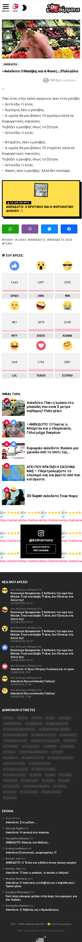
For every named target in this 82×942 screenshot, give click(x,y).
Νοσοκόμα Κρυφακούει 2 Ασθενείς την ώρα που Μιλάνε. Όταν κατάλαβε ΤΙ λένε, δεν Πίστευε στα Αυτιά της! (41, 596)
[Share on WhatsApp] (10, 229)
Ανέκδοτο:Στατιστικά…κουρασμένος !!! (31, 852)
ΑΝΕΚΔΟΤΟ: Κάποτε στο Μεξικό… (28, 842)
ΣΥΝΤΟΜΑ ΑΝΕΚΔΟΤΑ (35, 752)
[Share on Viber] (30, 229)
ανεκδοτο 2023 (60, 240)
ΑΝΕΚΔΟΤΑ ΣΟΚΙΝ (16, 735)
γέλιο (8, 244)
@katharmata (41, 540)
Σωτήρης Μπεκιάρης (18, 892)
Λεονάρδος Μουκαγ (17, 838)
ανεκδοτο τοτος (15, 775)
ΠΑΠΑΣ (10, 752)
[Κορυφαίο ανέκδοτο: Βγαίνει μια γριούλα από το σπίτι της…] (13, 451)
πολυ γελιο (12, 786)
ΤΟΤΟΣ (58, 752)
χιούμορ (11, 797)
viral (51, 718)
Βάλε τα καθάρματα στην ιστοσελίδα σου (41, 930)
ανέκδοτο (12, 758)
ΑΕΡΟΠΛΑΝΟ (13, 723)
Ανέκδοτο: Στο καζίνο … (21, 822)
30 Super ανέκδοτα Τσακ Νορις (52, 495)
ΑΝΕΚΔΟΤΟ (37, 240)
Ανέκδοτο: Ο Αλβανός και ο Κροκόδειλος (32, 910)
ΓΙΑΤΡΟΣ (71, 740)
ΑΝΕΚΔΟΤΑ (35, 723)
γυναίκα (66, 775)
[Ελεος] (13, 490)
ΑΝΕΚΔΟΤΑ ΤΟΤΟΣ (45, 735)
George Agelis (15, 828)
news (38, 718)
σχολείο (11, 792)
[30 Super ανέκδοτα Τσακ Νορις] (13, 497)
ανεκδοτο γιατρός (17, 769)
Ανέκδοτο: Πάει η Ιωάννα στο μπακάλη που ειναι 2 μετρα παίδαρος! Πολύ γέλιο (50, 406)
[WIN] (13, 401)
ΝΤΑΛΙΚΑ (69, 746)
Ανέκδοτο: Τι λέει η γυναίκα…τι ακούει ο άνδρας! (37, 873)
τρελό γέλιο (30, 792)
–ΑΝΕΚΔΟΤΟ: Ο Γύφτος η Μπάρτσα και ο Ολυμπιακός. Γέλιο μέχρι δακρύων (49, 428)
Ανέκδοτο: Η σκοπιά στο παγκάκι (27, 832)
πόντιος (61, 786)
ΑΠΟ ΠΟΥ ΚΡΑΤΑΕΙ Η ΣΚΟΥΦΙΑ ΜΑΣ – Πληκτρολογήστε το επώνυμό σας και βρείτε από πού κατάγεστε (53, 473)
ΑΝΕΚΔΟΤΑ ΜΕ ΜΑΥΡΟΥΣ (20, 729)
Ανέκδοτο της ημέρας (46, 740)
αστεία (37, 775)
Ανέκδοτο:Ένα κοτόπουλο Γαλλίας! (32, 681)
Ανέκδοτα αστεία (16, 740)
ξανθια (65, 780)
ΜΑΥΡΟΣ (51, 746)
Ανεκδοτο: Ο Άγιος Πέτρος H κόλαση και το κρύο (42, 669)
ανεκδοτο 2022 (15, 763)
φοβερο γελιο (53, 792)
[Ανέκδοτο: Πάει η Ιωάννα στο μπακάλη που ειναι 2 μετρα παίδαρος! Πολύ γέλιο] (13, 408)
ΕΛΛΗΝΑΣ (12, 746)
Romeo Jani (13, 858)
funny (9, 240)
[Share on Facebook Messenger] (49, 229)
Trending (7, 401)
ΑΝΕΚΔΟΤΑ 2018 (58, 723)
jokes (22, 240)
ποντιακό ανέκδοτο (38, 786)
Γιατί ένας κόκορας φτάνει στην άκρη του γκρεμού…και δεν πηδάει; (41, 898)
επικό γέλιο (31, 780)
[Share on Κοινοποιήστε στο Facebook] (69, 229)
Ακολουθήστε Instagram (41, 549)
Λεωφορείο (32, 746)
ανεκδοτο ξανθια (45, 769)
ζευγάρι (49, 780)
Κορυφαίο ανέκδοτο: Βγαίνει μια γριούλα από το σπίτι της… (52, 450)
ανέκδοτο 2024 (34, 758)
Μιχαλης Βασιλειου (17, 878)
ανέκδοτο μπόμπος (62, 758)
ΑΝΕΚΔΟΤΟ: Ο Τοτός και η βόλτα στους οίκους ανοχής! (41, 863)
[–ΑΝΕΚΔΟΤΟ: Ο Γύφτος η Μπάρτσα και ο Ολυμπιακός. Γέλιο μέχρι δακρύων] (13, 429)
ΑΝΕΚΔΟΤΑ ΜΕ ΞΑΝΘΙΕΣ (56, 729)
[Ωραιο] (13, 422)
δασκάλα (11, 780)
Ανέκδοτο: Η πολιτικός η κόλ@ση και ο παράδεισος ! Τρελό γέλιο (40, 884)
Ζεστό (7, 422)
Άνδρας (66, 718)
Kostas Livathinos (16, 848)
